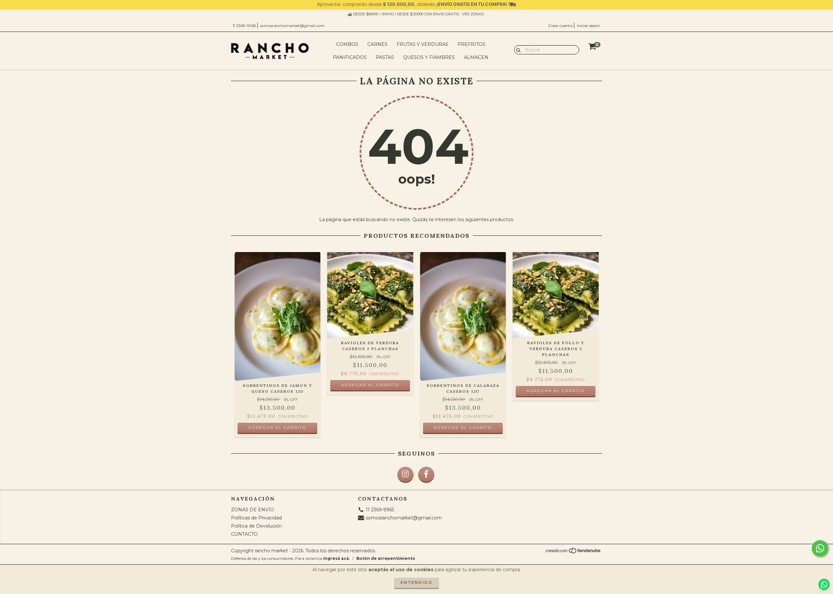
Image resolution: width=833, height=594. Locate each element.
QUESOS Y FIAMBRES (429, 57)
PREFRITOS (471, 44)
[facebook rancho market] (426, 475)
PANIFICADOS (350, 57)
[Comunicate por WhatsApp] (820, 548)
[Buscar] (517, 49)
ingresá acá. (336, 558)
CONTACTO (244, 534)
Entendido (416, 582)
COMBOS (347, 44)
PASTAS (385, 57)
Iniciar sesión (588, 25)
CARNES (377, 44)
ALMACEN (476, 57)
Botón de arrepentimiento (385, 558)
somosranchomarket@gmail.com (292, 25)
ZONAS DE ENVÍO (252, 510)
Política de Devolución (256, 526)
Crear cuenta (560, 25)
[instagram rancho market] (405, 475)
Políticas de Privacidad (256, 518)
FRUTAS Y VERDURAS (422, 44)
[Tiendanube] (573, 552)
